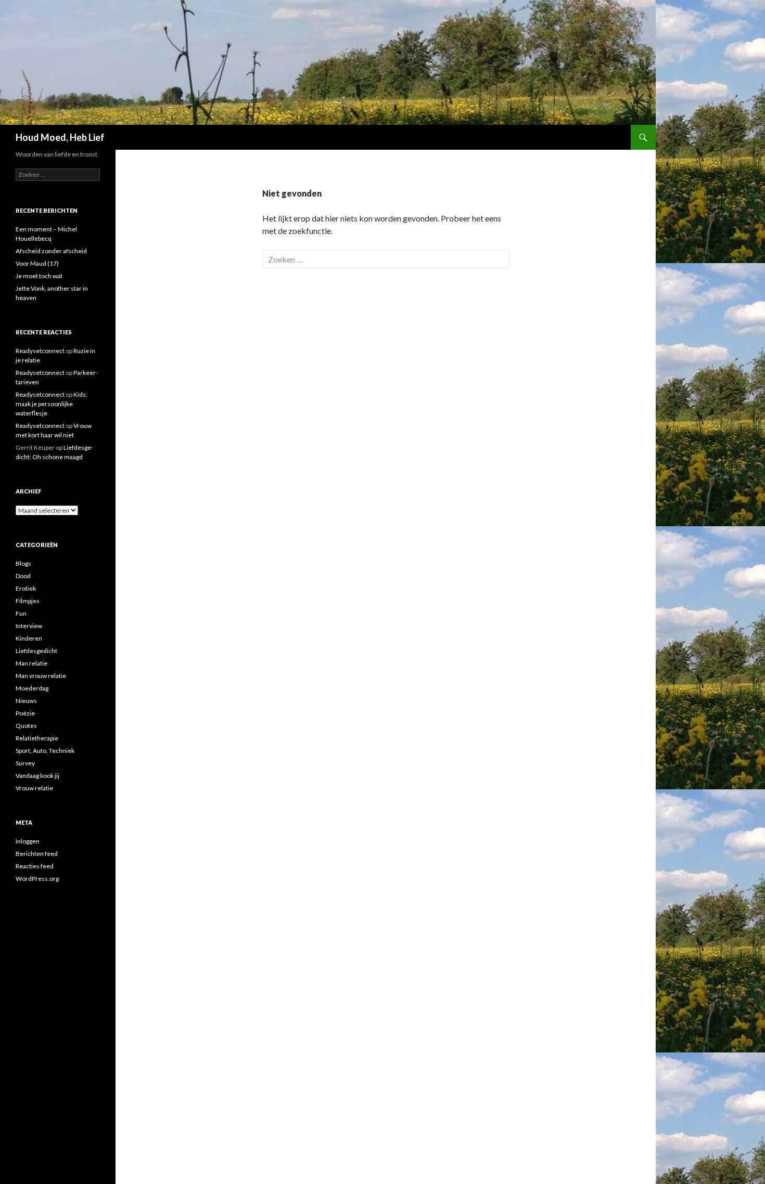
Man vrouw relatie (41, 676)
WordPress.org (37, 878)
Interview (29, 626)
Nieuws (26, 701)
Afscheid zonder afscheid (51, 251)
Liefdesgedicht (36, 651)
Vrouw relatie (34, 788)
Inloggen (28, 841)
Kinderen (29, 638)
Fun (21, 613)
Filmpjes (28, 601)
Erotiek (26, 588)
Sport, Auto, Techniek (45, 750)
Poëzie (25, 713)
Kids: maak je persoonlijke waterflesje (51, 404)
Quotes (26, 726)
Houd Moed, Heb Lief (60, 137)
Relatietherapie (37, 738)
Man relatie (31, 663)
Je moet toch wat (39, 276)
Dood (23, 576)
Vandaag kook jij (37, 775)
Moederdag (32, 688)
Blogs (23, 563)
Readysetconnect (40, 351)
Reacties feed (35, 866)
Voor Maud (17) (37, 263)
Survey (25, 763)
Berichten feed (37, 853)
